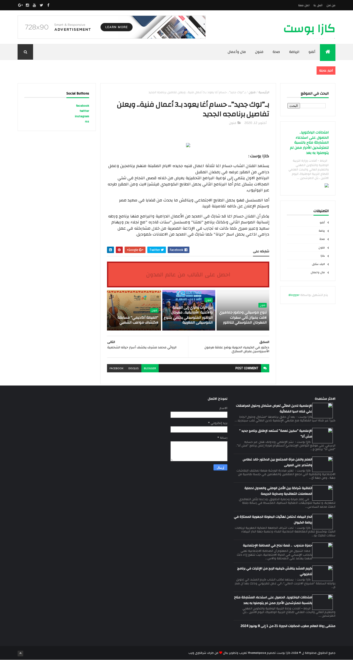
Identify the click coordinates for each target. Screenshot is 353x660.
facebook (116, 368)
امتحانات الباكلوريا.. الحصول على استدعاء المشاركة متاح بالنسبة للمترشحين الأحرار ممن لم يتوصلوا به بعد (309, 142)
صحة (276, 52)
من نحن (330, 5)
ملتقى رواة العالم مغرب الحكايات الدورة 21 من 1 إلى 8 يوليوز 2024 (288, 626)
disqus (133, 368)
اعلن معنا (304, 5)
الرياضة (294, 52)
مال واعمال (318, 272)
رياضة (322, 230)
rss (87, 121)
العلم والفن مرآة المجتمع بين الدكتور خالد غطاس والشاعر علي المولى (277, 462)
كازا (322, 255)
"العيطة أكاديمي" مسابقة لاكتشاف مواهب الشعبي (138, 320)
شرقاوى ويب (197, 653)
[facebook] (48, 5)
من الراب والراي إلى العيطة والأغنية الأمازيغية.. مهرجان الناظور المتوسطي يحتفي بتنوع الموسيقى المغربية (188, 315)
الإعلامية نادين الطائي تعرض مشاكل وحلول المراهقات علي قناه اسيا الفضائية (274, 408)
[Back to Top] (20, 653)
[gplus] (20, 5)
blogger (150, 368)
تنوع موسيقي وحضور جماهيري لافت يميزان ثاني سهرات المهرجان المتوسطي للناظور (243, 317)
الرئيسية (263, 92)
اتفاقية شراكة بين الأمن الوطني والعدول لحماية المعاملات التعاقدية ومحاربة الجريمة (278, 491)
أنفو (312, 52)
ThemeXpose (257, 653)
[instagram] (27, 5)
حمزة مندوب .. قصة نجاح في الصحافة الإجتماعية (277, 545)
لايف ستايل (318, 264)
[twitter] (41, 5)
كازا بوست (309, 28)
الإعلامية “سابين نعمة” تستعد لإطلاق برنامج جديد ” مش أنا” (275, 433)
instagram (82, 116)
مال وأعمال (237, 52)
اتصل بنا (317, 5)
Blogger (294, 295)
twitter (84, 111)
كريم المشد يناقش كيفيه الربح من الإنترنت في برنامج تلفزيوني (274, 571)
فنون (259, 52)
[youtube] (34, 5)
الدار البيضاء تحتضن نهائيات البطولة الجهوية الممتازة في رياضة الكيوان (273, 519)
